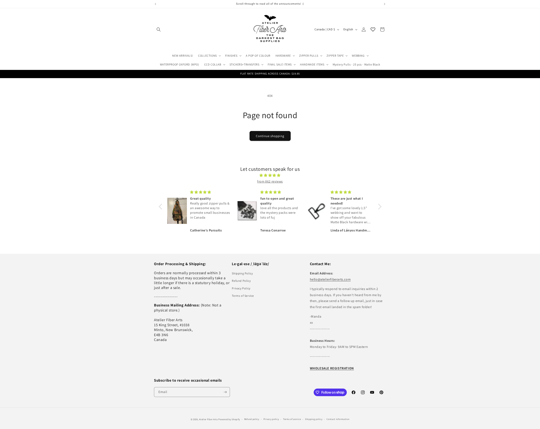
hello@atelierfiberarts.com (330, 279)
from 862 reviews (270, 181)
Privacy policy (271, 419)
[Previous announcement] (155, 4)
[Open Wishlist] (373, 29)
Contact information (338, 419)
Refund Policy (241, 281)
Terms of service (292, 419)
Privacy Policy (241, 288)
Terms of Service (243, 296)
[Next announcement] (384, 4)
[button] (158, 29)
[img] (270, 175)
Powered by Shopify (229, 419)
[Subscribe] (225, 392)
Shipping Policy (242, 273)
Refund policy (251, 419)
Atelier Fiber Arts (208, 419)
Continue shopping (270, 136)
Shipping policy (314, 419)
